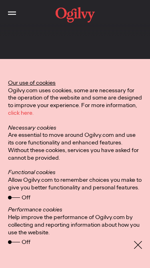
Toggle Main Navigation (12, 15)
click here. (21, 113)
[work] (74, 15)
